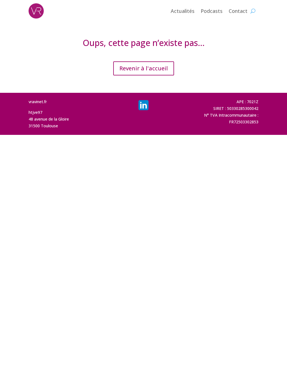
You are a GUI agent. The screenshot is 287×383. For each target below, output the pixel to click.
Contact (238, 11)
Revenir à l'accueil (143, 68)
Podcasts (212, 11)
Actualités (183, 11)
